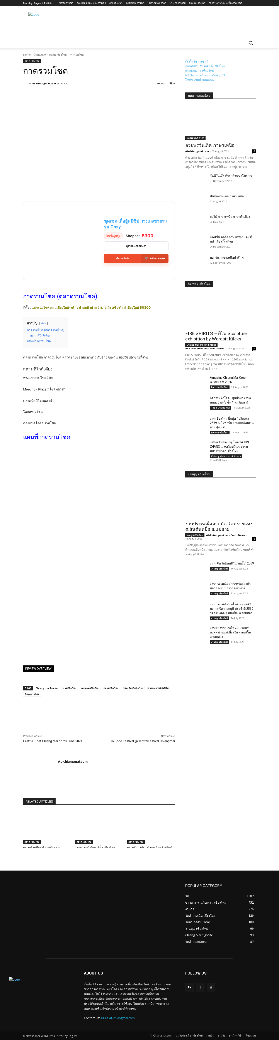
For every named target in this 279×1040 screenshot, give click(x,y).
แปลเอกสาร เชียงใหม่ (199, 70)
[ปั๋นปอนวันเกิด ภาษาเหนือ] (195, 201)
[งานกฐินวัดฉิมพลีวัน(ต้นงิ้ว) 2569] (195, 568)
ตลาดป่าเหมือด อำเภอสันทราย (41, 847)
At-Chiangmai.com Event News (204, 348)
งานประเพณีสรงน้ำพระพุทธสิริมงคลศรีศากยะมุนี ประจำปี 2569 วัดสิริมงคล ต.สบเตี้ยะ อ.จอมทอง (231, 609)
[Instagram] (211, 987)
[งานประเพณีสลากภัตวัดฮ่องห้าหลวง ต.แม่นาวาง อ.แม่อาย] (195, 589)
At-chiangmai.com (44, 83)
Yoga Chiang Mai (220, 407)
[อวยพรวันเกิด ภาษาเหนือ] (220, 122)
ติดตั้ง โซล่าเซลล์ (196, 61)
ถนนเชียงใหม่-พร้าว (133, 688)
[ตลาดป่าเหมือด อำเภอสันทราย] (47, 827)
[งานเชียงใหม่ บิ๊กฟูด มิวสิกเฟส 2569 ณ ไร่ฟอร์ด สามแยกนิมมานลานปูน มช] (195, 423)
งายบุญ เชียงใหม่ (199, 474)
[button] (250, 43)
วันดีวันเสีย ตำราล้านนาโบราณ (231, 176)
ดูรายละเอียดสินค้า (136, 246)
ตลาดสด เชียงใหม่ (90, 688)
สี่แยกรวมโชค (32, 694)
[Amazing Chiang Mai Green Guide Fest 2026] (195, 382)
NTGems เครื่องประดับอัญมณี (205, 75)
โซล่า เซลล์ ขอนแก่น (199, 80)
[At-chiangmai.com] (26, 83)
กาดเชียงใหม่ (69, 688)
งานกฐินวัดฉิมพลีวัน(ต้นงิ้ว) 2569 (232, 563)
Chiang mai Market (47, 688)
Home (27, 55)
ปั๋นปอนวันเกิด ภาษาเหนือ (227, 196)
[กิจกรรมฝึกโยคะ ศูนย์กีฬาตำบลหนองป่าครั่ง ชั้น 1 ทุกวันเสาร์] (195, 403)
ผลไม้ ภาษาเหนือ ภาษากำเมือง (230, 216)
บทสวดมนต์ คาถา (195, 137)
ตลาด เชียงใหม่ (58, 55)
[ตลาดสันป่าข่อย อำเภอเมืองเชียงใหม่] (151, 827)
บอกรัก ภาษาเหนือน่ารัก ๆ (227, 257)
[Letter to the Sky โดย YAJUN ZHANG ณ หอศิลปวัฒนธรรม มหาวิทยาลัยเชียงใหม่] (195, 447)
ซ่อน (43, 323)
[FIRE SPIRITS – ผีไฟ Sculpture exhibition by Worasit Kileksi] (220, 310)
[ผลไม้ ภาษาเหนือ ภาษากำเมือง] (195, 221)
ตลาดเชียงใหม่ (111, 688)
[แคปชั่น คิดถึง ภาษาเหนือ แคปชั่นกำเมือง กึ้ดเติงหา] (195, 242)
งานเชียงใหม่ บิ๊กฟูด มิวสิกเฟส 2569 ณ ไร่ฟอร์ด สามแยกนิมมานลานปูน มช (232, 423)
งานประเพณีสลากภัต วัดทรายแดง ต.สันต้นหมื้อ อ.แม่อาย (218, 526)
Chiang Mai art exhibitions (201, 344)
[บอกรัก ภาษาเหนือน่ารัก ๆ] (195, 262)
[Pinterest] (47, 715)
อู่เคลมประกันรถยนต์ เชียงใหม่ (205, 66)
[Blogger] (189, 987)
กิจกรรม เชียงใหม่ (219, 387)
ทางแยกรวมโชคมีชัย (157, 688)
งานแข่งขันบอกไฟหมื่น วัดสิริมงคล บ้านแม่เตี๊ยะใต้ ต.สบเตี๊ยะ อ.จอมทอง (231, 632)
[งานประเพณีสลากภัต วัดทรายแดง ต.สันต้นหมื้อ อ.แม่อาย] (220, 500)
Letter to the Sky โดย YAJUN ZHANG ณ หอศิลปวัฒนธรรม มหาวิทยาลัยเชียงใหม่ (229, 446)
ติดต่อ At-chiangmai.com (118, 1018)
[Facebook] (27, 715)
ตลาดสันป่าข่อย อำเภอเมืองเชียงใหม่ (149, 847)
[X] (37, 715)
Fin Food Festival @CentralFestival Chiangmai (142, 741)
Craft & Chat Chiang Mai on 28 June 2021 (52, 741)
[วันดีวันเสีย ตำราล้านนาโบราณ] (195, 181)
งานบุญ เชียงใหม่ (195, 535)
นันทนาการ (40, 55)
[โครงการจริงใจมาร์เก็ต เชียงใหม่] (99, 827)
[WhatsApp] (57, 715)
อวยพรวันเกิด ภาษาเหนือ (210, 145)
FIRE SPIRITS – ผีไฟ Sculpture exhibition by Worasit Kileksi (216, 336)
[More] (128, 94)
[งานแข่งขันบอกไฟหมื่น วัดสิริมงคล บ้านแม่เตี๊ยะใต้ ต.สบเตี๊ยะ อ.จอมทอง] (195, 633)
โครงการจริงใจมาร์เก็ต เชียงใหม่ (95, 847)
